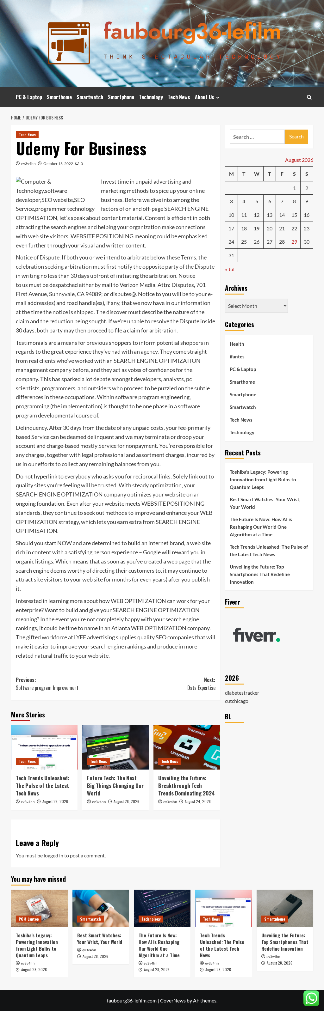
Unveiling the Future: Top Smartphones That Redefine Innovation (260, 574)
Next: (201, 684)
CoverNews (173, 1000)
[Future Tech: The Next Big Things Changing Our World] (115, 747)
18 (244, 228)
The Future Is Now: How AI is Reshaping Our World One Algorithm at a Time (261, 526)
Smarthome (59, 97)
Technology (151, 97)
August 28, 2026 (55, 801)
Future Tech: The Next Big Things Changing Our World (115, 785)
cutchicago (236, 701)
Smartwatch (90, 97)
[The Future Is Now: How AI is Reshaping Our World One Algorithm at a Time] (162, 908)
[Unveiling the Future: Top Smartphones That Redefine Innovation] (285, 908)
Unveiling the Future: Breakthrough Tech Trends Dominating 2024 (186, 785)
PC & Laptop (29, 97)
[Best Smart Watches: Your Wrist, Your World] (100, 908)
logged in (53, 855)
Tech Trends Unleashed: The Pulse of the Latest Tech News (42, 785)
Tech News (179, 97)
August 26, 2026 (126, 801)
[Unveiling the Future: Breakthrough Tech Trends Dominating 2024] (186, 747)
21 (282, 228)
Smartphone (121, 97)
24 (231, 242)
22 (294, 228)
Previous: (47, 684)
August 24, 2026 (198, 801)
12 (256, 215)
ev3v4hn (28, 163)
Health (237, 344)
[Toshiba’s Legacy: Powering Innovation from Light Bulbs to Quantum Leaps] (39, 908)
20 (269, 228)
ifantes (237, 356)
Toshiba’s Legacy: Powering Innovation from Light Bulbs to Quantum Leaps (263, 479)
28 (282, 242)
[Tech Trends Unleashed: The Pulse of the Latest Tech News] (44, 747)
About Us (204, 97)
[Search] (309, 97)
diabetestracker (242, 693)
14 (282, 215)
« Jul (229, 269)
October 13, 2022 (58, 163)
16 (306, 215)
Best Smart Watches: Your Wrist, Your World (265, 503)
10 (231, 215)
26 (256, 242)
